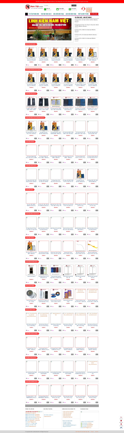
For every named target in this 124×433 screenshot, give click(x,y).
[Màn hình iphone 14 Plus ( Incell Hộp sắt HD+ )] (43, 222)
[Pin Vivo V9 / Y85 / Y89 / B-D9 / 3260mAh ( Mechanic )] (43, 198)
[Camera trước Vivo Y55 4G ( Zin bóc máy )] (92, 198)
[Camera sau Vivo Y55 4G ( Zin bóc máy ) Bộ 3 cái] (68, 198)
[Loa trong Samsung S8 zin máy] (92, 366)
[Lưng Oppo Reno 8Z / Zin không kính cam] (43, 270)
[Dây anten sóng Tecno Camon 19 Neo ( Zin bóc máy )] (80, 246)
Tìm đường (121, 425)
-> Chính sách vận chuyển (67, 413)
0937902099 (89, 9)
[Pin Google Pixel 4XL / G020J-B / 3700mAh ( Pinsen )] (92, 342)
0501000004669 (90, 424)
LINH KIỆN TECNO (30, 237)
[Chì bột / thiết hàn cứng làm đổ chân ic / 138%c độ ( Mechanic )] (92, 294)
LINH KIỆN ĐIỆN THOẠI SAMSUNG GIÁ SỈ (35, 117)
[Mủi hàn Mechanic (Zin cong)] (68, 294)
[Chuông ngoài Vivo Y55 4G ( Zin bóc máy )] (80, 198)
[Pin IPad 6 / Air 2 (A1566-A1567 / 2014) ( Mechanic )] (80, 102)
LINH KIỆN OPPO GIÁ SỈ (31, 165)
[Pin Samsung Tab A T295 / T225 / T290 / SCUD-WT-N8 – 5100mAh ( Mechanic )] (55, 102)
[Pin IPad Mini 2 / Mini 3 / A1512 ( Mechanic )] (68, 102)
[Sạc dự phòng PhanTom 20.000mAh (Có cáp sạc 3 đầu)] (80, 366)
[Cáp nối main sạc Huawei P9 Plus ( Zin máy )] (55, 390)
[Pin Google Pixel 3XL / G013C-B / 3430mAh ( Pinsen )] (68, 342)
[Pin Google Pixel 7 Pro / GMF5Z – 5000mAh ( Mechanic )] (31, 342)
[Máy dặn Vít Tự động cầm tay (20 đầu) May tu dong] (43, 294)
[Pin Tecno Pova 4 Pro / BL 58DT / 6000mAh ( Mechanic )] (92, 52)
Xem (35, 64)
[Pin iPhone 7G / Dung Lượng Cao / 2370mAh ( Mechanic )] (43, 52)
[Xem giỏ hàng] (78, 5)
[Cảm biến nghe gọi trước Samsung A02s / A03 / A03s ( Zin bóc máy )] (92, 126)
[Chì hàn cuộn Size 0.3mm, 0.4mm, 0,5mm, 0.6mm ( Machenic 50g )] (55, 294)
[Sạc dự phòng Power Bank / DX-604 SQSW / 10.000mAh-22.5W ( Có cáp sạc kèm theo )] (31, 366)
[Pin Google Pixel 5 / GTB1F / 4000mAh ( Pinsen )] (43, 342)
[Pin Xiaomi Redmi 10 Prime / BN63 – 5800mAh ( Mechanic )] (43, 150)
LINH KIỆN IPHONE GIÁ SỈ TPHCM (33, 69)
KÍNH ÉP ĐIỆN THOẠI (30, 309)
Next (74, 29)
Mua (28, 64)
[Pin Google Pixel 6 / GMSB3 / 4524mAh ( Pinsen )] (80, 342)
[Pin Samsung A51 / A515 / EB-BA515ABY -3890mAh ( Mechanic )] (55, 126)
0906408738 (89, 8)
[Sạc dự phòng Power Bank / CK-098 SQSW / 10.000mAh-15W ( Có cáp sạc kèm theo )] (55, 366)
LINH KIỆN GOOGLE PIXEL (31, 333)
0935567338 (37, 420)
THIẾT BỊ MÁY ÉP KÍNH (83, 14)
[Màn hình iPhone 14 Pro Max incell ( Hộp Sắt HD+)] (68, 222)
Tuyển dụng (94, 13)
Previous (25, 29)
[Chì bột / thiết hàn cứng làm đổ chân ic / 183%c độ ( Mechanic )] (80, 294)
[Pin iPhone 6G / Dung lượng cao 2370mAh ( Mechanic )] (31, 52)
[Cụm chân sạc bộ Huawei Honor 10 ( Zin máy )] (80, 390)
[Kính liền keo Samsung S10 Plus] (92, 270)
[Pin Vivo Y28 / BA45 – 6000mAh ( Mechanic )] (31, 198)
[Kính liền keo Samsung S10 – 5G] (68, 270)
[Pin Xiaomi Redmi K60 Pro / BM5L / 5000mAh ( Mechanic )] (55, 150)
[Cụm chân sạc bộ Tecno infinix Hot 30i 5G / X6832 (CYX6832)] (43, 246)
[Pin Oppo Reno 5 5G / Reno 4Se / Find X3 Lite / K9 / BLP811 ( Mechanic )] (55, 174)
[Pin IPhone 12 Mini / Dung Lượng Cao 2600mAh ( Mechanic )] (80, 52)
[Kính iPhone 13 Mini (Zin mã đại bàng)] (55, 318)
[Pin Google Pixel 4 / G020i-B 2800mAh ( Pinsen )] (55, 342)
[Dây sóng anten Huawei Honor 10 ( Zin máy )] (68, 390)
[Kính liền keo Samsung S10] (80, 270)
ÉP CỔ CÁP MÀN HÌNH (34, 14)
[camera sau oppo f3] (31, 270)
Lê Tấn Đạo (89, 423)
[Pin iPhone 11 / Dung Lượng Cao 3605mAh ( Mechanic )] (92, 78)
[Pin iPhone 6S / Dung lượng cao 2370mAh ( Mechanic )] (55, 52)
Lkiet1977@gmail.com (32, 421)
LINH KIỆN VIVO (29, 189)
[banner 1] (49, 29)
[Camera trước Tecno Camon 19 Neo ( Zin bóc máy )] (68, 246)
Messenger (121, 422)
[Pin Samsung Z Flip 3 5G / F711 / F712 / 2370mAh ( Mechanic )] (31, 126)
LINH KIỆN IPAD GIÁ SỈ (31, 93)
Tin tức (92, 431)
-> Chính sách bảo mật (66, 415)
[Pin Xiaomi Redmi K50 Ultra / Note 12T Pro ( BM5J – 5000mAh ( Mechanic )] (31, 150)
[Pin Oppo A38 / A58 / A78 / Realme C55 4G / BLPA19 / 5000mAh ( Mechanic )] (31, 174)
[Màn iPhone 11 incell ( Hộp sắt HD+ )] (55, 222)
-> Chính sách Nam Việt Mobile (67, 411)
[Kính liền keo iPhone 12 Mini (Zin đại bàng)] (68, 318)
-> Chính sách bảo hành (66, 414)
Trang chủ (26, 14)
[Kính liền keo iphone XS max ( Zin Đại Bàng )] (31, 318)
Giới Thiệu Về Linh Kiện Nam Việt (82, 431)
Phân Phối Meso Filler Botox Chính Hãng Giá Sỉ (52, 417)
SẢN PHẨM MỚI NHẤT (30, 44)
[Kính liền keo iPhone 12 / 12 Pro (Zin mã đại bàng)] (92, 318)
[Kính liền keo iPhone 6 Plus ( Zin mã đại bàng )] (43, 318)
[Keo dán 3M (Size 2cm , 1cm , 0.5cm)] (31, 294)
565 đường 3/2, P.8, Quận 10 (31, 413)
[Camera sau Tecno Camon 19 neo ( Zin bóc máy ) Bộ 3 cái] (55, 246)
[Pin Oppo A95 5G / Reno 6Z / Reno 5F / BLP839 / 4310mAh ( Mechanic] (43, 174)
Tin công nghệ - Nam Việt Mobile (83, 17)
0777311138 (89, 12)
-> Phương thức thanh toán (67, 417)
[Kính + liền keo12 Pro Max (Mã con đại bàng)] (80, 318)
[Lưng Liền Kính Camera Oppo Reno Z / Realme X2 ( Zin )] (55, 270)
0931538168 (89, 11)
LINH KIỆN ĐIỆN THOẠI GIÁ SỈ (32, 213)
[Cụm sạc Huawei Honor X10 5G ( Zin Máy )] (92, 390)
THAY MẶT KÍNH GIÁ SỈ (46, 14)
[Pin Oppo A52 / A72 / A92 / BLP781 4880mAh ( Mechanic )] (92, 174)
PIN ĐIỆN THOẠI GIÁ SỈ (31, 357)
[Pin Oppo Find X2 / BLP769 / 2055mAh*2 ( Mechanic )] (43, 126)
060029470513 (89, 426)
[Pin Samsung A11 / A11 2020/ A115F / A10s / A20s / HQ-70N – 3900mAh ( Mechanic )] (80, 126)
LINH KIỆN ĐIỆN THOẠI (71, 14)
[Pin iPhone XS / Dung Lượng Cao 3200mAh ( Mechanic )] (68, 52)
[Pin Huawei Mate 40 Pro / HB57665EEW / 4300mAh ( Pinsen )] (43, 390)
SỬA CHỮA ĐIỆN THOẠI (58, 14)
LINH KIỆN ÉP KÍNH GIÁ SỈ (31, 261)
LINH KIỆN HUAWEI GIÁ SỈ (31, 381)
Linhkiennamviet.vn (32, 426)
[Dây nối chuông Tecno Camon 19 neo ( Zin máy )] (92, 246)
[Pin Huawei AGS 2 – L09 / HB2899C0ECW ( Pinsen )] (31, 390)
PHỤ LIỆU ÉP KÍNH (30, 285)
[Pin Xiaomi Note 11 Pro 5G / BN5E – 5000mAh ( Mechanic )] (68, 150)
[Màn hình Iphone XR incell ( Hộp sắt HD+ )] (80, 222)
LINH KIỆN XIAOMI (30, 141)
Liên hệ (96, 431)
